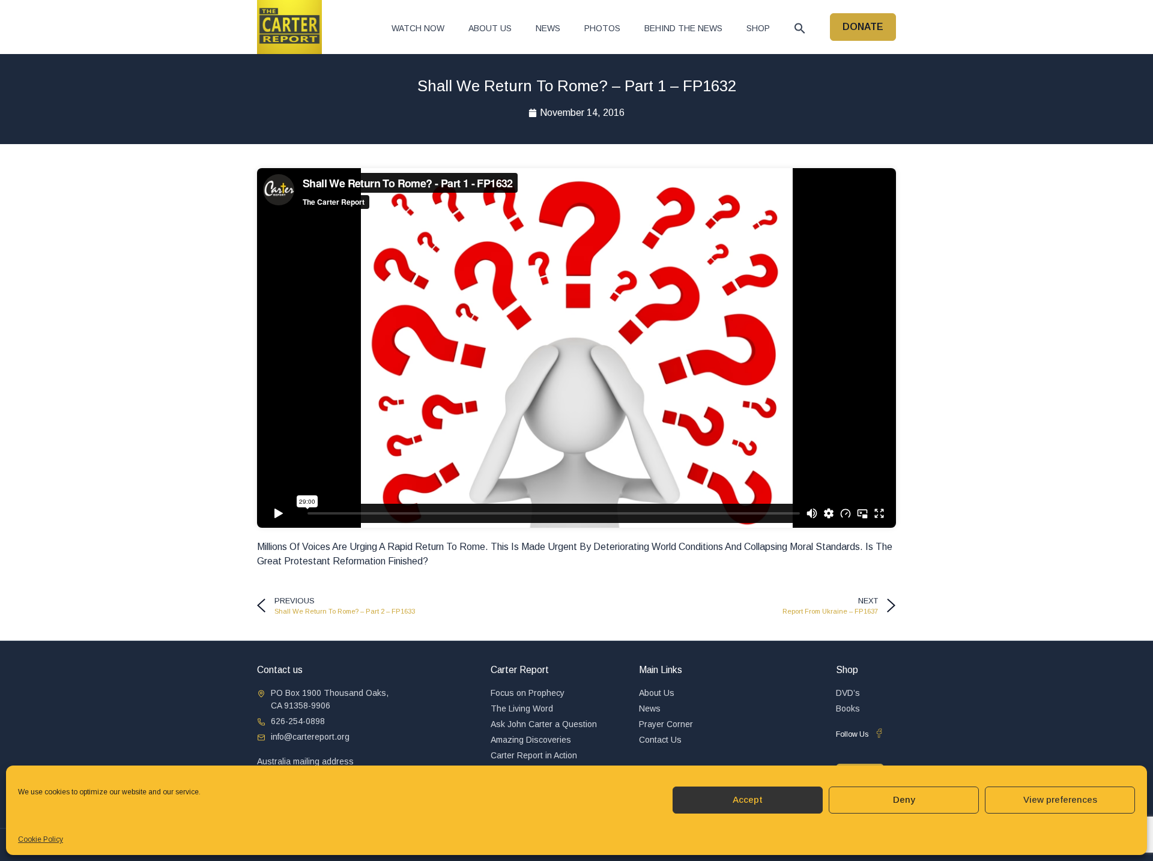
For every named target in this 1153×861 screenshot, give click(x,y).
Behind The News (683, 28)
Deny (904, 799)
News (548, 28)
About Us (490, 28)
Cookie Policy (40, 839)
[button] (800, 28)
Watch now (418, 28)
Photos (602, 28)
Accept (748, 799)
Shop (758, 28)
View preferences (1060, 799)
